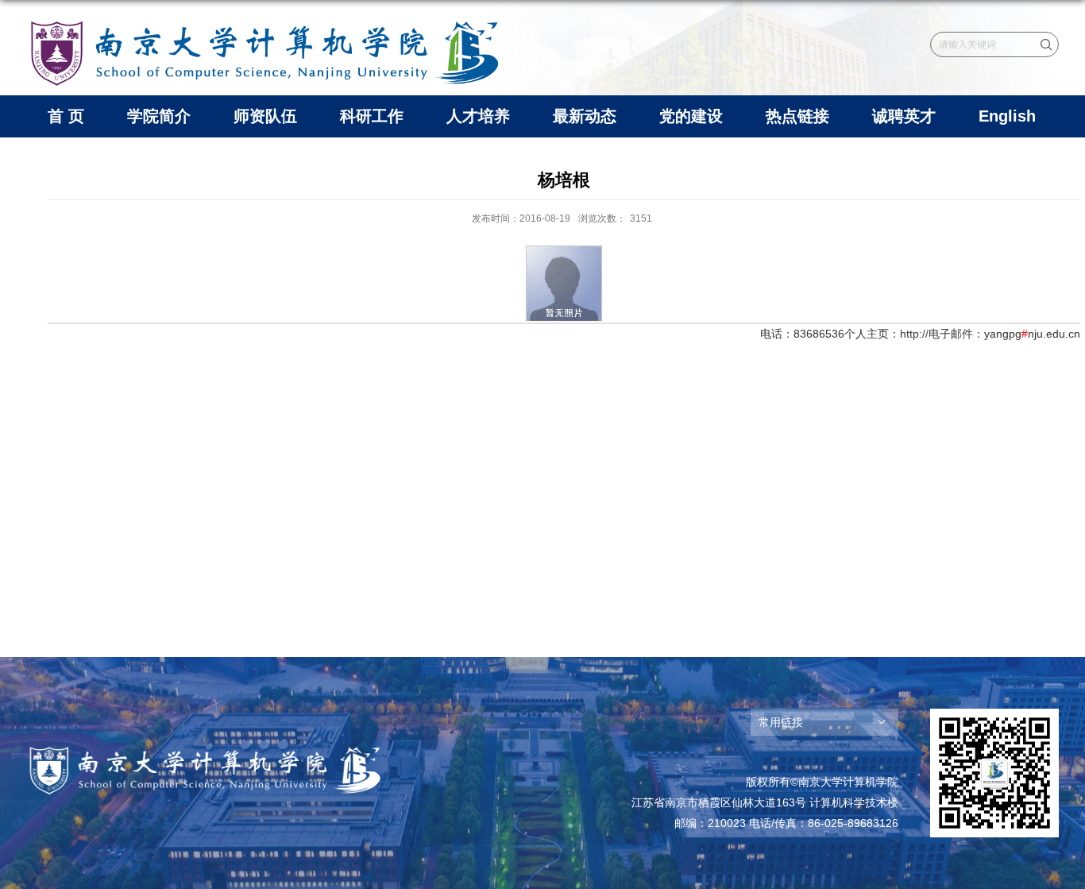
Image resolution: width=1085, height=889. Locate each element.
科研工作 (371, 116)
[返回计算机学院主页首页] (264, 21)
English (1007, 116)
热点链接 (797, 116)
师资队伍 (265, 116)
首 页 (66, 116)
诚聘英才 (904, 116)
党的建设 (691, 116)
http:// (914, 333)
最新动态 (584, 116)
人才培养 (478, 116)
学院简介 (159, 116)
